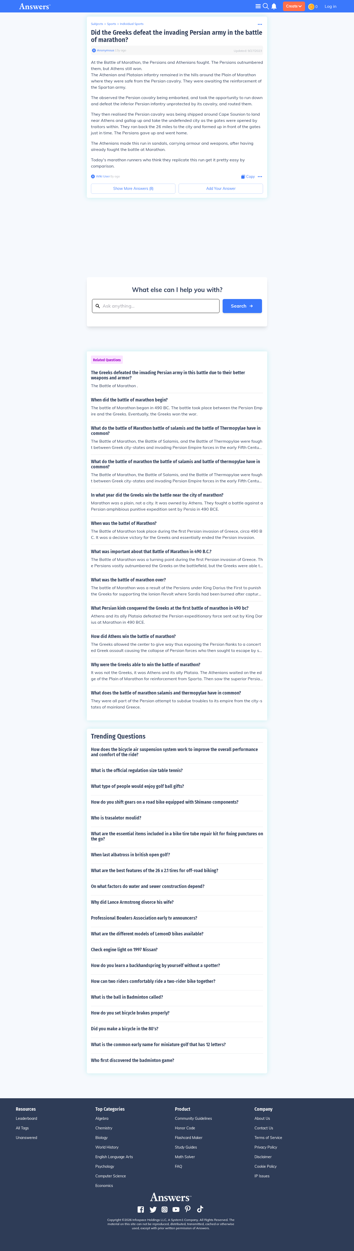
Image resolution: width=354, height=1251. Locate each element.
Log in (330, 6)
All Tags (22, 1128)
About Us (262, 1118)
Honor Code (185, 1128)
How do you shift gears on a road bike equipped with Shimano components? (164, 802)
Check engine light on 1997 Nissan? (124, 950)
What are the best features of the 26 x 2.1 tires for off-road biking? (154, 870)
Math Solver (185, 1157)
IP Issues (262, 1176)
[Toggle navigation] (258, 6)
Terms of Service (268, 1137)
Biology (101, 1137)
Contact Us (263, 1128)
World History (106, 1147)
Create (292, 6)
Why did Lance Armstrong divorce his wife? (132, 902)
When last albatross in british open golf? (130, 855)
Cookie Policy (265, 1166)
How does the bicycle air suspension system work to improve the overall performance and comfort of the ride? (174, 752)
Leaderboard (26, 1118)
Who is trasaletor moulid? (116, 818)
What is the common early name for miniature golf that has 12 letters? (158, 1044)
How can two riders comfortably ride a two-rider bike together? (153, 981)
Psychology (104, 1166)
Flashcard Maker (188, 1137)
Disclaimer (263, 1157)
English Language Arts (114, 1157)
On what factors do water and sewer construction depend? (147, 886)
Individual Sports (132, 24)
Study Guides (186, 1147)
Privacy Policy (265, 1147)
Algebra (101, 1118)
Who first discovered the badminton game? (132, 1060)
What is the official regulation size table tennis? (137, 770)
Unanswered (26, 1137)
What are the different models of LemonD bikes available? (147, 934)
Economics (104, 1185)
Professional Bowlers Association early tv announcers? (144, 918)
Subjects (97, 24)
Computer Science (110, 1176)
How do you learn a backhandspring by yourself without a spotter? (155, 965)
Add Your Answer (221, 188)
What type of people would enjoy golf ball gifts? (137, 786)
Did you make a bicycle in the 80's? (124, 1029)
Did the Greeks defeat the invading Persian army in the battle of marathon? (176, 36)
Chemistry (103, 1128)
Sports (111, 24)
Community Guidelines (193, 1118)
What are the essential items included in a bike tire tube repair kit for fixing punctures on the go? (177, 836)
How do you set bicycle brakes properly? (130, 1013)
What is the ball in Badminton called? (127, 997)
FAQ (178, 1166)
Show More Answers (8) (133, 188)
